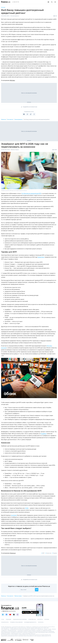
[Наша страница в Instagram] (17, 614)
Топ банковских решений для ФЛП (31, 193)
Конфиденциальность (30, 622)
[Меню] (55, 2)
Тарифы (54, 553)
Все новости (10, 119)
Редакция (8, 619)
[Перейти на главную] (5, 2)
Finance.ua (3, 119)
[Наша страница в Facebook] (6, 614)
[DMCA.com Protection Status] (3, 641)
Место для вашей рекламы (29, 93)
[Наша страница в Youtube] (10, 614)
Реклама (46, 619)
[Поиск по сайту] (51, 2)
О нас (2, 619)
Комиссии (48, 553)
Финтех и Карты (15, 149)
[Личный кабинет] (48, 2)
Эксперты (40, 619)
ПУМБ (26, 508)
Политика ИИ (32, 619)
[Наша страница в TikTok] (14, 614)
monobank (14, 515)
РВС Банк (12, 80)
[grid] (29, 359)
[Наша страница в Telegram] (3, 614)
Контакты (40, 622)
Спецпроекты (5, 622)
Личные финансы (15, 15)
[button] (36, 589)
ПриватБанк (41, 257)
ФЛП (42, 553)
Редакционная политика (20, 619)
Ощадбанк (44, 433)
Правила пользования (16, 622)
